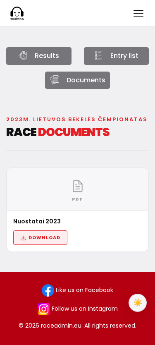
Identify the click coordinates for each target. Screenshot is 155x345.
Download (44, 237)
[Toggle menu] (138, 13)
